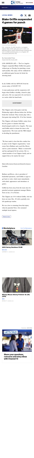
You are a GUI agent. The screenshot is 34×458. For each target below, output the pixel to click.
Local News (7, 15)
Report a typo (6, 216)
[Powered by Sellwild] (29, 328)
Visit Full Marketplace (26, 228)
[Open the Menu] (3, 2)
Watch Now (29, 2)
